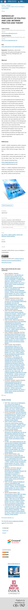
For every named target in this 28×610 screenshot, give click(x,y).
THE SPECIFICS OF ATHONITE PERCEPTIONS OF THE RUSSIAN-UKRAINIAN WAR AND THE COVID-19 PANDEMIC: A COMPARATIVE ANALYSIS (15, 278)
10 (10, 517)
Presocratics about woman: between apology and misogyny (14, 312)
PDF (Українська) (8, 205)
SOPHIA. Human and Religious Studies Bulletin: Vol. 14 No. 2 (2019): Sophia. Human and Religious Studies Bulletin (15, 478)
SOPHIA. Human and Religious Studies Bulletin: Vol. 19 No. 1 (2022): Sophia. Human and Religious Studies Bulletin (15, 450)
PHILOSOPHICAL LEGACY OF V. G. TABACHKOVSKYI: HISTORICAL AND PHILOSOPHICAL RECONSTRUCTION (14, 347)
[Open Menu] (1, 1)
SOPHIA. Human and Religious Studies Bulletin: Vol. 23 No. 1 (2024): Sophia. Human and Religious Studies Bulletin (15, 307)
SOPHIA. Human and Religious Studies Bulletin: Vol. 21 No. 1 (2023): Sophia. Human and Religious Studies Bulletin (15, 376)
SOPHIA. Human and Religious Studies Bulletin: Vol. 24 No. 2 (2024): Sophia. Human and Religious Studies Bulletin (15, 341)
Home (3, 5)
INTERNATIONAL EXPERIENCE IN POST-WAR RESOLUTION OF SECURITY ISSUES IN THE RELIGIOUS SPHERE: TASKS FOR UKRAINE (15, 336)
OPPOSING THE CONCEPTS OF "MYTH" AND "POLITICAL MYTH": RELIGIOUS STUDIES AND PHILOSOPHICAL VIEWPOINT (15, 507)
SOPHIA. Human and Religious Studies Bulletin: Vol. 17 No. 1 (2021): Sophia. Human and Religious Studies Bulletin (15, 352)
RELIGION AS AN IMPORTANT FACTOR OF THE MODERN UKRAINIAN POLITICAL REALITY (15, 434)
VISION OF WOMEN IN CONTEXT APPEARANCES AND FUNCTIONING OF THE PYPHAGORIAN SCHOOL (14, 290)
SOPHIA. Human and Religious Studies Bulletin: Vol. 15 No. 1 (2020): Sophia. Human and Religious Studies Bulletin (15, 328)
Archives (8, 5)
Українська (5, 530)
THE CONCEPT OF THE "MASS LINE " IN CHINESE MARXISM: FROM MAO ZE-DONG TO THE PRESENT (15, 372)
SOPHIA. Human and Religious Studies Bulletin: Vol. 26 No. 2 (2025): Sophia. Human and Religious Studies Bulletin (15, 502)
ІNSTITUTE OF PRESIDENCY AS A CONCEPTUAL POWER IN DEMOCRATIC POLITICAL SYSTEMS (15, 404)
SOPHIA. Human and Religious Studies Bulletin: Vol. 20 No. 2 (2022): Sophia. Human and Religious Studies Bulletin (15, 390)
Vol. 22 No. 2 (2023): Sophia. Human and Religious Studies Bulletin (13, 7)
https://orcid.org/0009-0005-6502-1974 (9, 40)
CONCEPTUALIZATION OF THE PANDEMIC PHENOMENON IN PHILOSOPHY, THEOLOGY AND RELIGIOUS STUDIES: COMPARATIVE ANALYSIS (15, 324)
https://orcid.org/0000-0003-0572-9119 (9, 33)
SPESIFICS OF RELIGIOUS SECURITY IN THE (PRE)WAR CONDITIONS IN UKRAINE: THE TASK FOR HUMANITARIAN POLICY (15, 302)
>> (5, 395)
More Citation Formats (8, 227)
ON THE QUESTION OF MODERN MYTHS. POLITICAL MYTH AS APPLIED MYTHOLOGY (15, 414)
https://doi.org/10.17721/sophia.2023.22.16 (13, 46)
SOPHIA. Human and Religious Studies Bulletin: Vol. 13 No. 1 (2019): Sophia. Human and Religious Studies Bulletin (15, 409)
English (4, 533)
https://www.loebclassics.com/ (10, 162)
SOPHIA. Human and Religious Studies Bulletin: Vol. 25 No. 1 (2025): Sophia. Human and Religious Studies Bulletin (15, 283)
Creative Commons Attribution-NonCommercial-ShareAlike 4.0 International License (13, 260)
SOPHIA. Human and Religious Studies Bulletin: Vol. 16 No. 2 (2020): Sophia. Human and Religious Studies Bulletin (15, 294)
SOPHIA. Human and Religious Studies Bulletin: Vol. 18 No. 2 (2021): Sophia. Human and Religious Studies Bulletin (15, 316)
